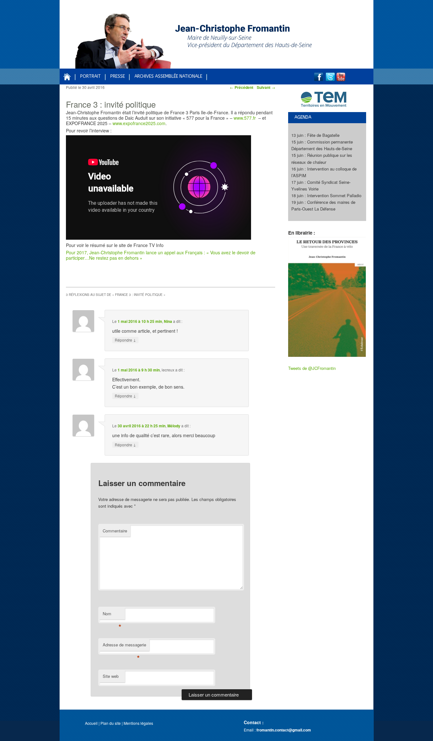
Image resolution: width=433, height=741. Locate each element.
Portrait (90, 76)
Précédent (241, 87)
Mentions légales (138, 723)
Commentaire (115, 531)
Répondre (125, 340)
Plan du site (110, 723)
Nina (168, 321)
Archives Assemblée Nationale (168, 76)
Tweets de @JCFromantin (312, 368)
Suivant (266, 87)
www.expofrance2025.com (139, 123)
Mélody (173, 426)
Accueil (91, 723)
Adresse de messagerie (124, 646)
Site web (111, 676)
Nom (112, 615)
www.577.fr (245, 118)
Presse (117, 76)
